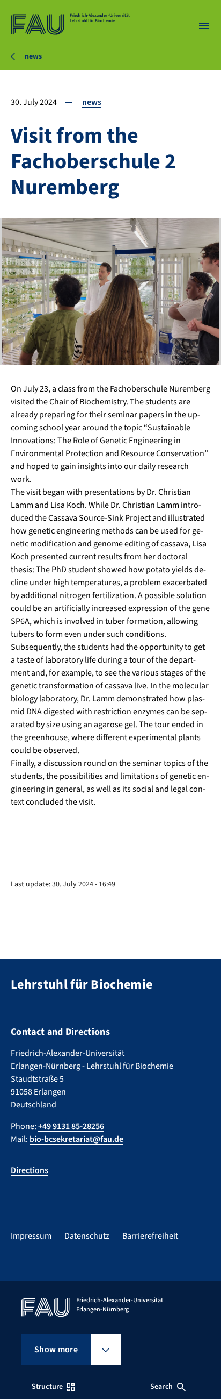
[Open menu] (204, 26)
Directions (29, 1170)
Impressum (31, 1236)
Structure (47, 1386)
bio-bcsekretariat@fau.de (76, 1139)
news (91, 102)
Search (161, 1386)
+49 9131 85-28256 (71, 1126)
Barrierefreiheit (150, 1236)
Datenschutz (86, 1236)
